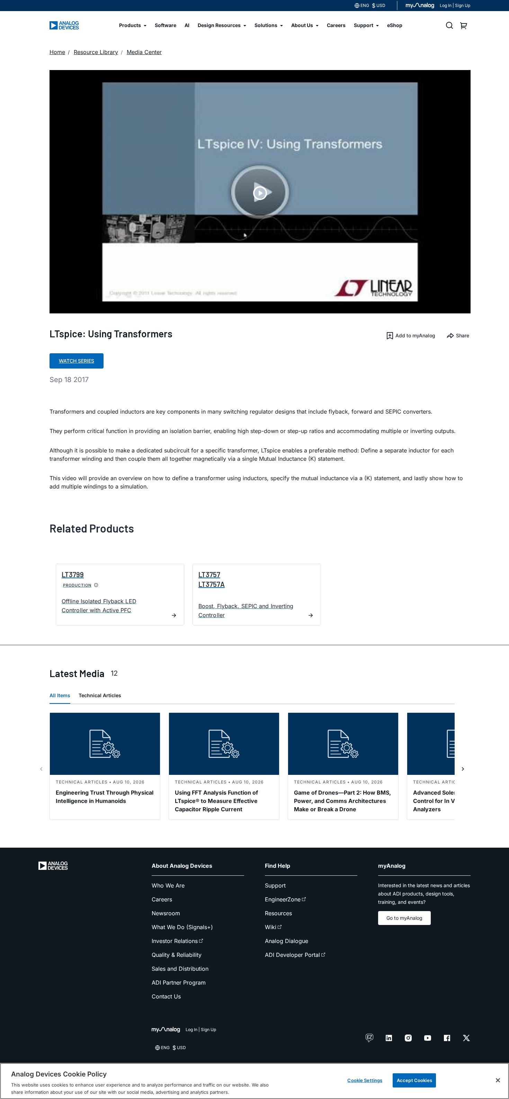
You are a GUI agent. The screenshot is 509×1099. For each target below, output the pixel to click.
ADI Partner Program (179, 982)
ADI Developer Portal (292, 954)
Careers (162, 899)
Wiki (270, 927)
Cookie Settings (364, 1080)
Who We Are (168, 885)
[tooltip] (96, 585)
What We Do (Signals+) (182, 927)
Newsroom (166, 913)
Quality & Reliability (177, 954)
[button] (410, 335)
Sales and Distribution (180, 968)
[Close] (498, 1080)
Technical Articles (100, 695)
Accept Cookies (414, 1080)
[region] (254, 1081)
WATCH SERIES (76, 361)
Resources (278, 913)
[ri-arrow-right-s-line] (462, 769)
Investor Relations (175, 940)
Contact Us (166, 996)
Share (462, 335)
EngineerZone (283, 899)
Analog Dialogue (286, 940)
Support (275, 885)
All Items (60, 695)
